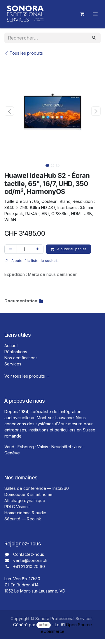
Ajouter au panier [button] (71, 249)
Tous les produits (26, 53)
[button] (9, 111)
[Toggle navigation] (95, 14)
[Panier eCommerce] (82, 14)
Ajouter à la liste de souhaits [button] (35, 260)
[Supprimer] (10, 249)
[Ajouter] (37, 249)
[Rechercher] (94, 38)
